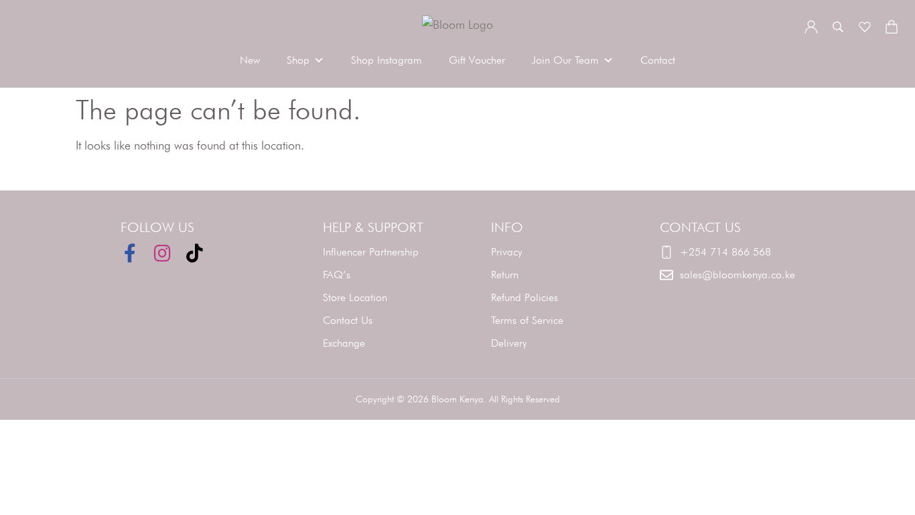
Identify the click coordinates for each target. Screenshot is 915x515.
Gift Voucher (477, 60)
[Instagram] (162, 253)
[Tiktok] (194, 253)
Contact (657, 60)
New (250, 60)
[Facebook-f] (130, 253)
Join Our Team (565, 60)
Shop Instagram (386, 60)
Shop (298, 60)
